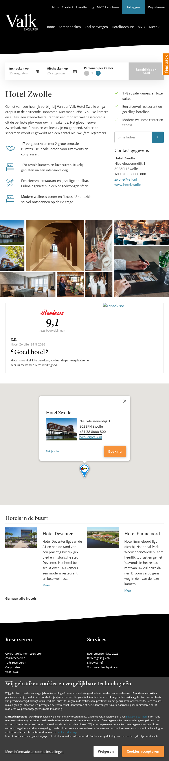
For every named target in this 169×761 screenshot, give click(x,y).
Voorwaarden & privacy (102, 667)
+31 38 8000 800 (133, 174)
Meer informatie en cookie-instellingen (34, 751)
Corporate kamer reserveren (23, 653)
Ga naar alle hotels (21, 598)
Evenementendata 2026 (102, 653)
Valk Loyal (11, 672)
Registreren (156, 7)
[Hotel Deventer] (21, 557)
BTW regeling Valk (98, 658)
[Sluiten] (124, 401)
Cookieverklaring (66, 732)
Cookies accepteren (143, 751)
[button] (84, 471)
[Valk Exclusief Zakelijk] (21, 25)
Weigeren (106, 751)
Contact (67, 7)
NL (54, 7)
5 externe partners (136, 716)
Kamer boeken (70, 27)
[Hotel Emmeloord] (103, 560)
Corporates (12, 667)
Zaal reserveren (15, 658)
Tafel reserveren (15, 663)
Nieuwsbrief (95, 663)
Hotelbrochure (123, 27)
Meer (46, 585)
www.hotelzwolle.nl (129, 184)
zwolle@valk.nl (125, 179)
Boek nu (115, 451)
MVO (141, 27)
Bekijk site (52, 451)
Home (50, 27)
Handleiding (85, 7)
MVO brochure (108, 7)
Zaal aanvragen (96, 27)
